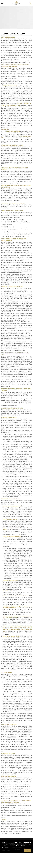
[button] (3, 3)
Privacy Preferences (6, 850)
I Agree (27, 850)
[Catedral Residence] (16, 3)
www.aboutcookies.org (21, 659)
